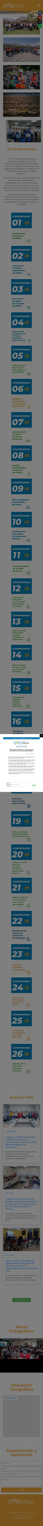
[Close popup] (41, 735)
